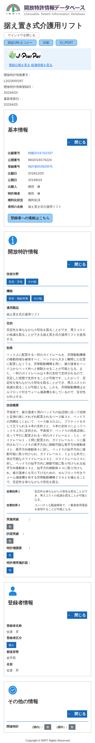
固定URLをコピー (20, 42)
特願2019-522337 (40, 153)
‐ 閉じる (77, 142)
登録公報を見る (19, 65)
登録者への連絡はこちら (30, 218)
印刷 (46, 42)
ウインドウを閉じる (21, 35)
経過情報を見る (41, 65)
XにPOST (66, 42)
